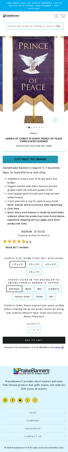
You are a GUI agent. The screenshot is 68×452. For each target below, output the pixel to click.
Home (33, 133)
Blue (39, 288)
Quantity (34, 323)
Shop (33, 412)
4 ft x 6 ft (50, 263)
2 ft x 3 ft (17, 263)
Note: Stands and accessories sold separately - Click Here (35, 206)
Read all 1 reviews (17, 247)
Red (51, 296)
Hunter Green (22, 296)
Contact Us (33, 436)
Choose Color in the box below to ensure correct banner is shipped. (34, 281)
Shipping (22, 235)
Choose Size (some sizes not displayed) (34, 258)
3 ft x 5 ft (34, 263)
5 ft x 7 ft (34, 271)
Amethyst (14, 288)
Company (33, 420)
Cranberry (53, 288)
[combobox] (35, 26)
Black (28, 288)
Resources (33, 428)
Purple (39, 296)
